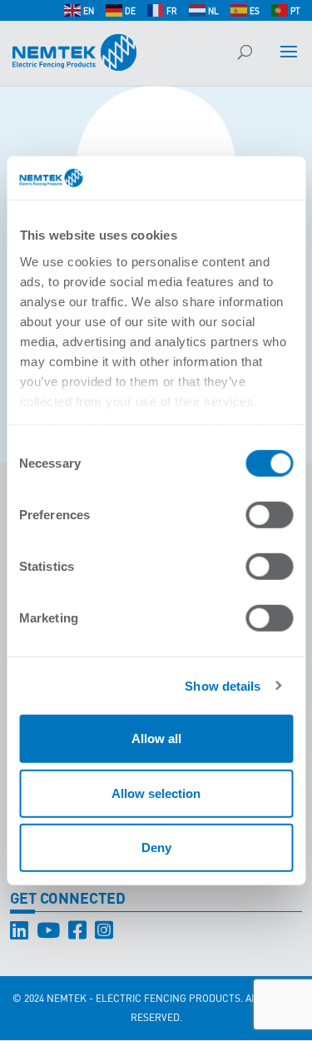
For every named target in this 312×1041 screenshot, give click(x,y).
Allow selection (156, 793)
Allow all (156, 738)
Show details (222, 685)
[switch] (269, 515)
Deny (156, 847)
